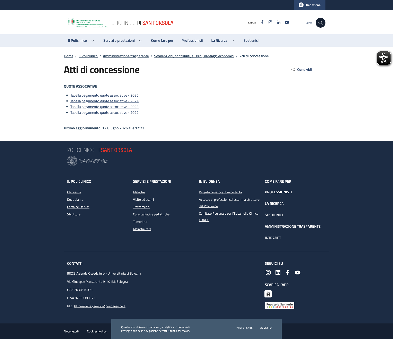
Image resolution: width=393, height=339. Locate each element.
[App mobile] (268, 293)
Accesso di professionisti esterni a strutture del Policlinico (229, 202)
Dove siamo (75, 199)
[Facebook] (288, 272)
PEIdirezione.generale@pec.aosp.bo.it (99, 306)
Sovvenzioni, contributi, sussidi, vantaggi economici (194, 56)
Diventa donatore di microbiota (220, 192)
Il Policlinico (88, 56)
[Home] (158, 22)
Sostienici (274, 215)
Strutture (73, 214)
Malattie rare (142, 228)
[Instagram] (268, 272)
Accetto (266, 328)
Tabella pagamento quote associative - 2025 (104, 95)
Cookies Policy (97, 331)
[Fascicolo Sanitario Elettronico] (279, 305)
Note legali (71, 331)
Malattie (139, 192)
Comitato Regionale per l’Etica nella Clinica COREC (228, 216)
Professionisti (278, 192)
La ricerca (274, 203)
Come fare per (278, 181)
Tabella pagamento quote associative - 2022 (104, 112)
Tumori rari (140, 221)
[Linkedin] (278, 272)
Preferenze (244, 328)
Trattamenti (141, 206)
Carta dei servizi (78, 206)
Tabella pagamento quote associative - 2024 (104, 101)
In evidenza (209, 181)
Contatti (75, 263)
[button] (309, 5)
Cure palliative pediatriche (151, 214)
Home (68, 56)
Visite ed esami (143, 199)
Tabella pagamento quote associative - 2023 (104, 106)
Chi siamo (74, 192)
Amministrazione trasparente (126, 56)
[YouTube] (297, 272)
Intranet (273, 238)
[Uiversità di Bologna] (196, 161)
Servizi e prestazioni (152, 181)
